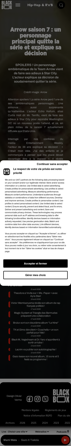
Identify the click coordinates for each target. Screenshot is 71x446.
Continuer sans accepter (52, 164)
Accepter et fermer (35, 263)
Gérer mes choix (35, 275)
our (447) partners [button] (20, 179)
